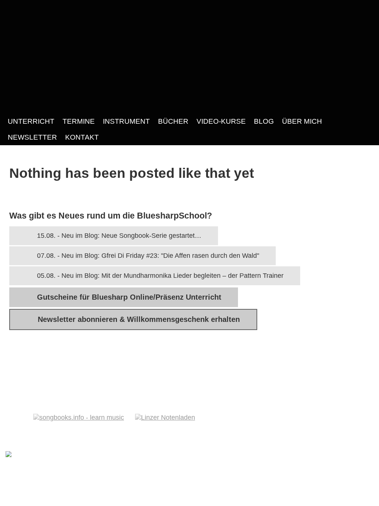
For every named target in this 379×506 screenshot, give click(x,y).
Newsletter (32, 137)
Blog (264, 121)
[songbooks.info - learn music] (78, 417)
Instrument (126, 121)
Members (170, 363)
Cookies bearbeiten (151, 381)
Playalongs (219, 363)
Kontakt (82, 137)
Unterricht (31, 121)
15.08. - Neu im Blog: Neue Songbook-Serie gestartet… (119, 235)
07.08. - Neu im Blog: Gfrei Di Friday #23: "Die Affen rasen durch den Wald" (148, 255)
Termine (79, 121)
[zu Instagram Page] (333, 398)
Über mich (302, 121)
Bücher (173, 121)
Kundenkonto (118, 363)
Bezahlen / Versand (45, 363)
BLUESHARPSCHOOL (189, 56)
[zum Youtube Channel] (364, 398)
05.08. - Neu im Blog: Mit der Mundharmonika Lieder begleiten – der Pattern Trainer (160, 275)
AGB (258, 363)
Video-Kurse (221, 121)
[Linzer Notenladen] (165, 417)
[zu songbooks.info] (348, 398)
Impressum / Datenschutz (56, 381)
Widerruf (293, 363)
